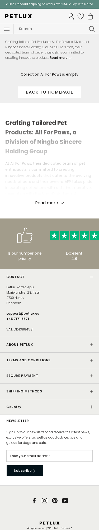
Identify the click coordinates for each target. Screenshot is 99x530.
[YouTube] (65, 500)
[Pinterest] (55, 500)
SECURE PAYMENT (22, 375)
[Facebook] (34, 500)
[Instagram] (44, 500)
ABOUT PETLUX (19, 344)
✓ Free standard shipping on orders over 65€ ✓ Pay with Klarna (49, 4)
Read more (59, 57)
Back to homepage (49, 92)
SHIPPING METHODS (24, 391)
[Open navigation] (7, 29)
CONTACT (15, 277)
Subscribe (23, 470)
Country (13, 407)
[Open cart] (90, 16)
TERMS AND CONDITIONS (28, 360)
